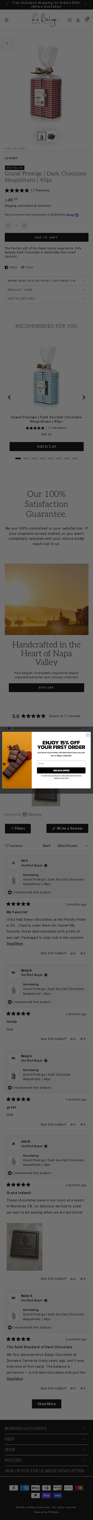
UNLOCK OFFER (61, 770)
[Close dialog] (88, 735)
